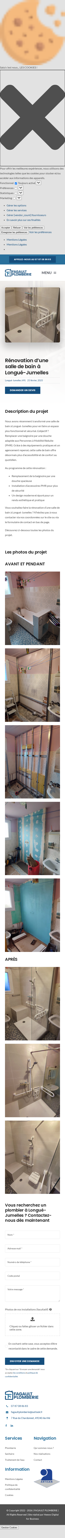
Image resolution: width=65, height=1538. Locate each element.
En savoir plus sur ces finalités (23, 219)
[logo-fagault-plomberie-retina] (18, 270)
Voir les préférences (33, 227)
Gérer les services (17, 210)
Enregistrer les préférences (14, 232)
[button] (32, 118)
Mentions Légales (17, 239)
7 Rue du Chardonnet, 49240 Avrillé (30, 1417)
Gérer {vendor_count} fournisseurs (26, 215)
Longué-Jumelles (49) (15, 380)
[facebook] (6, 1425)
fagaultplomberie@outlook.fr (26, 1411)
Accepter (5, 227)
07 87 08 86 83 (19, 1405)
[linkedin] (12, 1425)
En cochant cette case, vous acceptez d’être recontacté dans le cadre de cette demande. (33, 1346)
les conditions (19, 1373)
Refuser (17, 227)
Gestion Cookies (9, 1527)
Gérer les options (16, 205)
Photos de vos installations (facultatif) (26, 1309)
